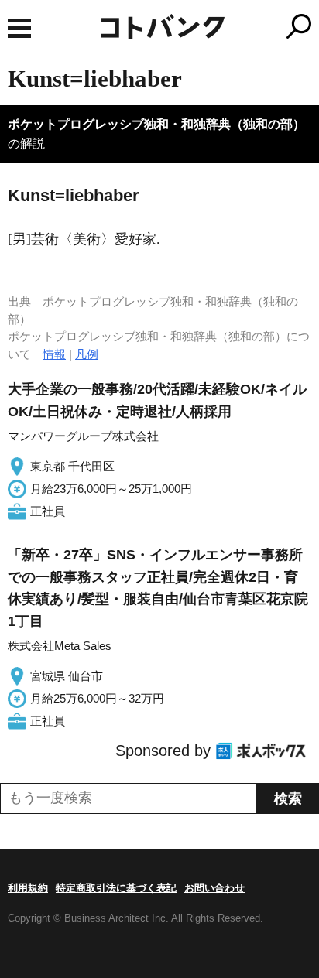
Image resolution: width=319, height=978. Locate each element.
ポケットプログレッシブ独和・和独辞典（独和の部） (156, 124)
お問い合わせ (214, 888)
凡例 (86, 354)
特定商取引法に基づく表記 (116, 888)
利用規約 (28, 888)
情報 (54, 354)
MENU (19, 28)
